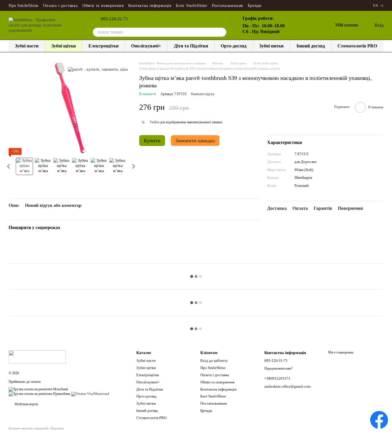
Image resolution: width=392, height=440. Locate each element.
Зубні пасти (26, 45)
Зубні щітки (63, 45)
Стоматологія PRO (357, 45)
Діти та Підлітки (191, 45)
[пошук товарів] (221, 32)
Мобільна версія (26, 404)
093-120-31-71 (114, 19)
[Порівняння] (300, 25)
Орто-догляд (234, 45)
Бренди (255, 5)
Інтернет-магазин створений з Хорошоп (36, 428)
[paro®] (98, 69)
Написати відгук (202, 94)
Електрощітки (103, 45)
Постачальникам (227, 5)
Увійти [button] (154, 122)
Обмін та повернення (103, 5)
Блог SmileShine (191, 5)
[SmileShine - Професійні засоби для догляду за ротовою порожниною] (37, 357)
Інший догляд (310, 45)
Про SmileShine (23, 5)
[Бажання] (314, 25)
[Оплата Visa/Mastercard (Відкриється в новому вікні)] (90, 394)
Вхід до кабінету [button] (214, 360)
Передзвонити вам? (278, 368)
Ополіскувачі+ (146, 45)
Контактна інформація (149, 5)
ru (382, 5)
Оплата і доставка (60, 5)
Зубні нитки (271, 45)
